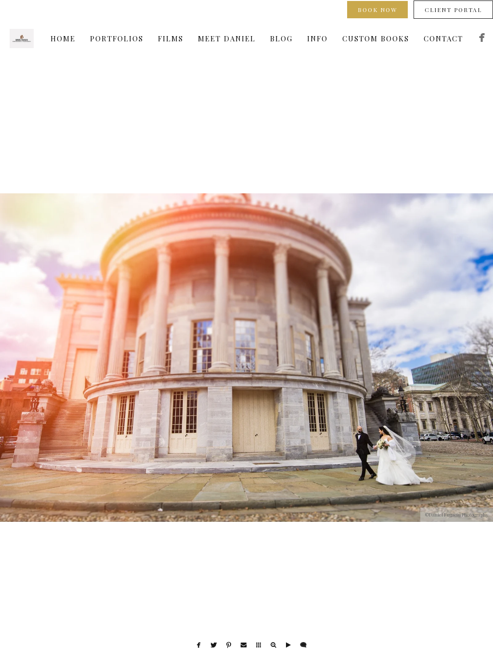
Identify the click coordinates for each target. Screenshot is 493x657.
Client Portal (453, 9)
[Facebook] (482, 39)
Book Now (377, 9)
